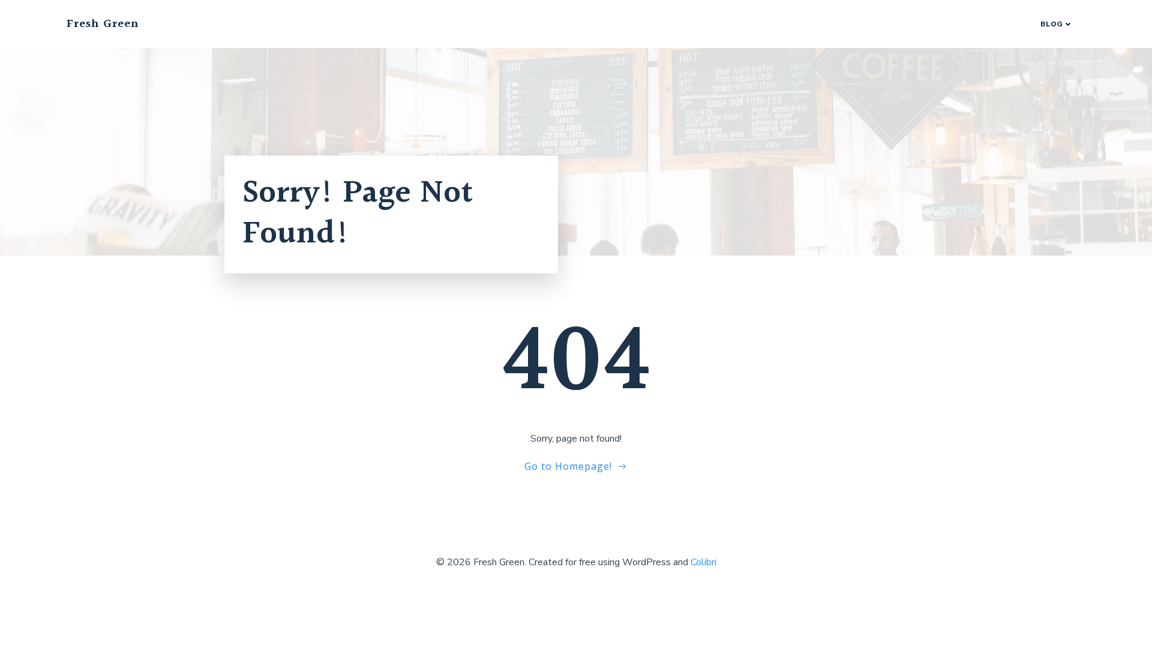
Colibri (703, 562)
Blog (1051, 24)
